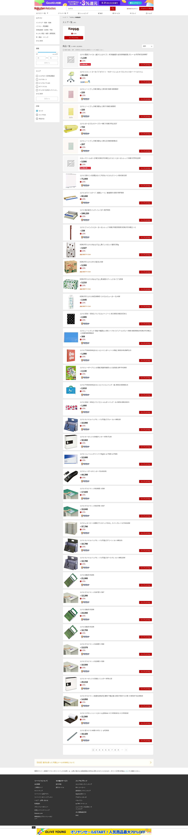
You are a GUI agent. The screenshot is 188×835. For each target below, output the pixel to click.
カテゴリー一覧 (41, 13)
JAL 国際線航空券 (81, 812)
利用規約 (37, 803)
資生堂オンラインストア (83, 790)
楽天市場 (58, 784)
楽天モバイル (60, 787)
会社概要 (37, 784)
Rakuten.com (38, 813)
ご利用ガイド (38, 787)
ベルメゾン (79, 800)
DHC (77, 815)
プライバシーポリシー (41, 807)
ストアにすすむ (74, 37)
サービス (117, 13)
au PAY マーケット (81, 803)
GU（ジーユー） (81, 787)
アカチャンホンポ (81, 797)
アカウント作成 (146, 8)
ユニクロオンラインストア (84, 784)
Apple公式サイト (81, 794)
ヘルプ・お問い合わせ (41, 800)
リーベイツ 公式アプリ (41, 794)
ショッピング (84, 13)
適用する (47, 63)
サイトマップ (38, 790)
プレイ (134, 13)
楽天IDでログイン (132, 8)
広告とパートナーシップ (42, 810)
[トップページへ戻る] (45, 8)
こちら (127, 771)
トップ (64, 17)
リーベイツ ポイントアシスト (43, 797)
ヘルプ (150, 13)
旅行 (101, 13)
